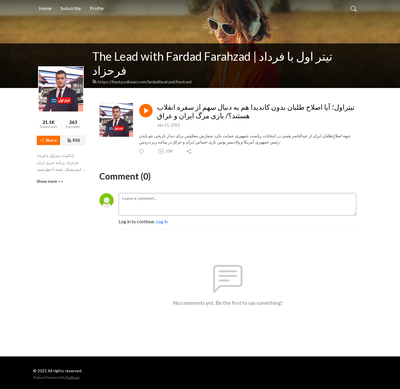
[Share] (189, 151)
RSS (76, 140)
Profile (97, 8)
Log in (162, 221)
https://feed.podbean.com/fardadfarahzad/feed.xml (145, 81)
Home (45, 8)
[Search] (353, 8)
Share (51, 140)
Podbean (73, 377)
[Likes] (142, 151)
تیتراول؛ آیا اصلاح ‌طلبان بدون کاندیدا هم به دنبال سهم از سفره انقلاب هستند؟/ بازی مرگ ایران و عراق (256, 111)
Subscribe (71, 8)
